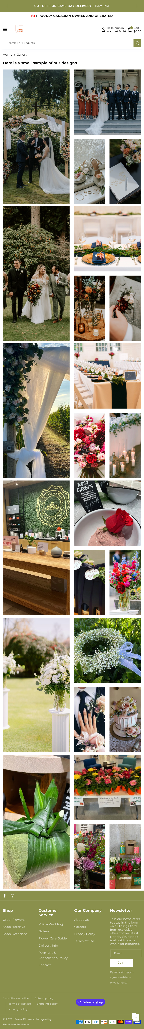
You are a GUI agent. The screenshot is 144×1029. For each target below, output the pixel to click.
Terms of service (20, 1003)
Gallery (44, 931)
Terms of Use (84, 941)
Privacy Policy (84, 934)
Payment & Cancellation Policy (53, 955)
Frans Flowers (24, 1019)
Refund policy (44, 998)
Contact (45, 965)
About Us (81, 919)
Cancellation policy (16, 998)
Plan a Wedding (51, 924)
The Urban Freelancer (16, 1024)
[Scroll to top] (136, 1017)
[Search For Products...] (137, 43)
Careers (80, 927)
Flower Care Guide (53, 938)
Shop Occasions (15, 934)
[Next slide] (137, 6)
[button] (7, 29)
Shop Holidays (14, 927)
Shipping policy (47, 1003)
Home (7, 54)
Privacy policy (18, 1009)
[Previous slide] (7, 6)
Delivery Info (48, 945)
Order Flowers (14, 919)
